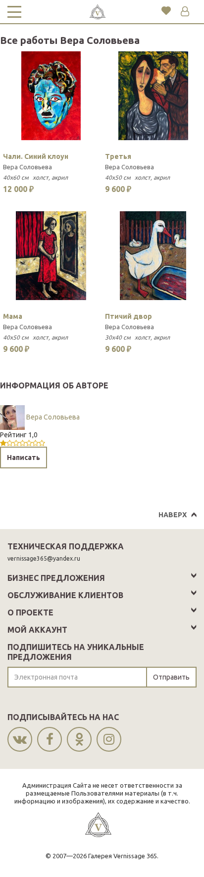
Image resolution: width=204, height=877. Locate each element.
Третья (118, 156)
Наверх (172, 515)
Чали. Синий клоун (35, 156)
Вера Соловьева (27, 166)
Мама (12, 316)
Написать (23, 457)
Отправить (171, 677)
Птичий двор (128, 316)
